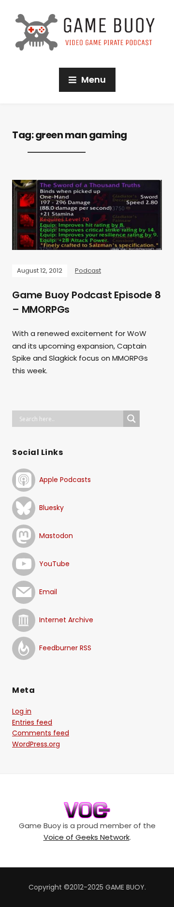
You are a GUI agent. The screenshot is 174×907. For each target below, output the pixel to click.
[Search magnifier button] (131, 418)
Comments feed (40, 733)
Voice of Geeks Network (87, 837)
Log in (21, 711)
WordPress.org (36, 744)
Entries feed (32, 722)
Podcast (88, 270)
